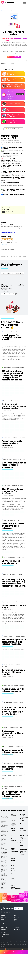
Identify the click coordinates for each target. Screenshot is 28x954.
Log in (15, 919)
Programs (3, 917)
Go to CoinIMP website (7, 232)
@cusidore (10, 79)
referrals (4, 833)
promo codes (13, 817)
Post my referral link (14, 56)
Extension (3, 925)
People (2, 919)
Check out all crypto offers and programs (12, 273)
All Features (4, 927)
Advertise (16, 927)
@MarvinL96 (10, 121)
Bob (8, 84)
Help (2, 936)
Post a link (16, 917)
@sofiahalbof (11, 73)
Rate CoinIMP (4, 244)
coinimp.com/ (5, 169)
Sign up (16, 921)
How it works (19, 293)
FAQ (9, 63)
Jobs (15, 925)
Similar (12, 63)
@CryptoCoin (11, 115)
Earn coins (3, 929)
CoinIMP (9, 74)
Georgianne (10, 103)
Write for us (17, 929)
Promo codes (3, 63)
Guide (2, 921)
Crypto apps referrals (5, 10)
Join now (19, 94)
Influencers (3, 932)
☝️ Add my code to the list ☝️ (13, 128)
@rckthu (9, 109)
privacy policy (16, 944)
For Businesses (5, 934)
